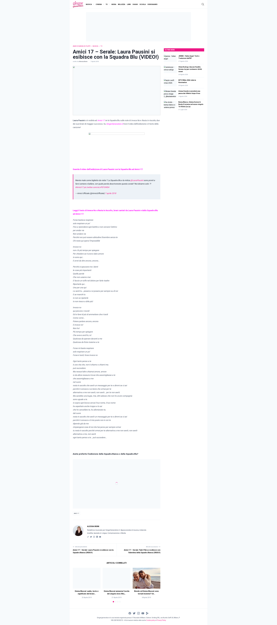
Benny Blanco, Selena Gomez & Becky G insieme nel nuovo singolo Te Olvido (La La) (190, 104)
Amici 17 (76, 513)
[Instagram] (94, 537)
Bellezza (121, 4)
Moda (113, 4)
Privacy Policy (161, 620)
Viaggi (135, 4)
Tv (107, 4)
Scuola (143, 4)
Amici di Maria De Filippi (81, 46)
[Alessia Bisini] (78, 531)
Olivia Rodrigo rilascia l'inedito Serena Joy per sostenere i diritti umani (190, 69)
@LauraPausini (136, 180)
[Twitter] (91, 537)
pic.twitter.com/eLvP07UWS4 (96, 187)
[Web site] (88, 537)
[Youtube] (143, 613)
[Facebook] (130, 613)
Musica (89, 4)
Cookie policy (150, 620)
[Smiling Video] (147, 613)
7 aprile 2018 (110, 193)
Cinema (99, 4)
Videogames (152, 4)
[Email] (100, 537)
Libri (129, 4)
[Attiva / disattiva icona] (202, 4)
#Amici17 (79, 187)
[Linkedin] (97, 537)
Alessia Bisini (83, 61)
